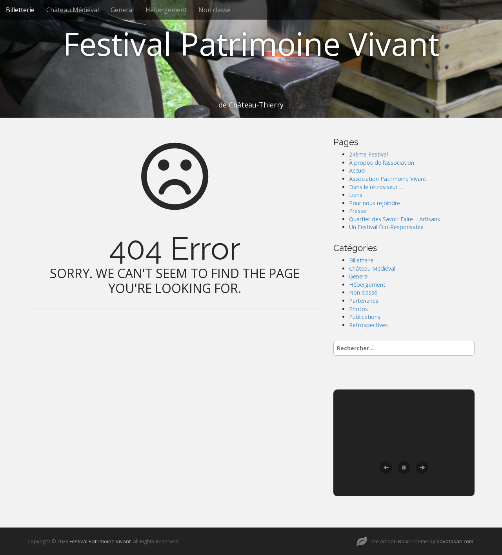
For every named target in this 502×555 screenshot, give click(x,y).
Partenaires (363, 300)
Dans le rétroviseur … (376, 187)
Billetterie (20, 9)
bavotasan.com (455, 541)
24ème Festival (368, 154)
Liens (355, 194)
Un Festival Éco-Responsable (386, 227)
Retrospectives (368, 325)
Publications (364, 316)
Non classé (214, 9)
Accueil (358, 170)
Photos (358, 309)
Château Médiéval (72, 9)
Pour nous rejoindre (374, 203)
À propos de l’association (381, 162)
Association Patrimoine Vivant (387, 178)
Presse (357, 211)
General (122, 9)
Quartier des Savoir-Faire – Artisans (394, 219)
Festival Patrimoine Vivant (251, 43)
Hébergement (166, 9)
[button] (386, 467)
